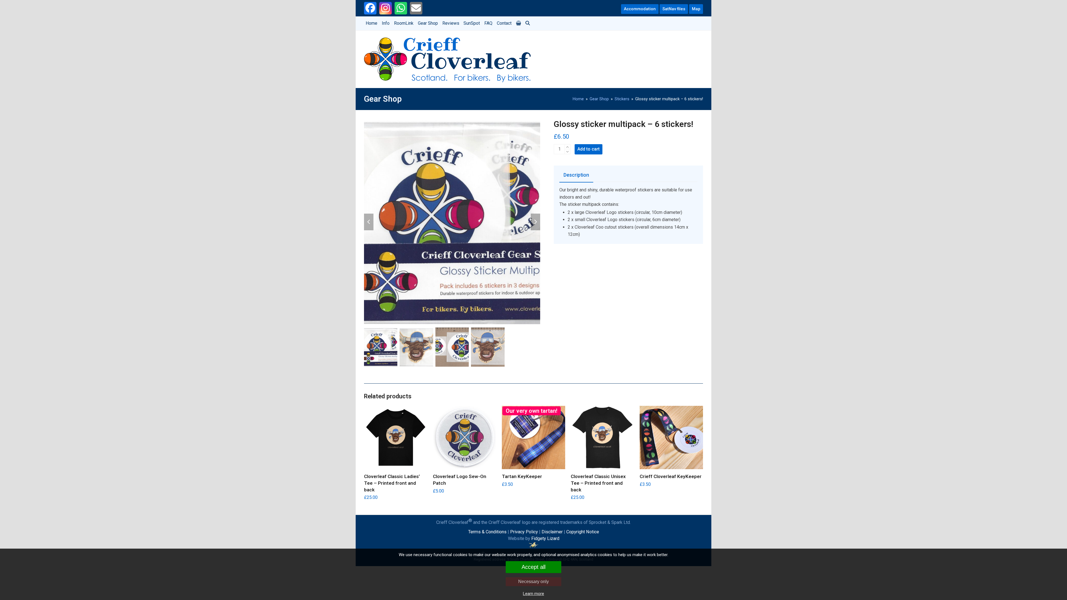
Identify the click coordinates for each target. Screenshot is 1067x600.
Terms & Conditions (487, 531)
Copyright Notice (582, 531)
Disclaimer (552, 531)
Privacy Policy (524, 531)
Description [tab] (576, 175)
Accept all (533, 567)
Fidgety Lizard (545, 538)
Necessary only (533, 581)
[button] (518, 23)
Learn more (533, 593)
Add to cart (588, 149)
